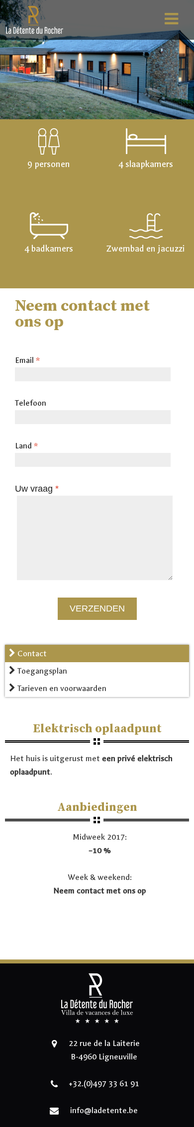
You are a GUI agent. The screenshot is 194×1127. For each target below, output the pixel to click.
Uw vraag (37, 489)
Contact (31, 653)
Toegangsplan (41, 671)
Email (27, 360)
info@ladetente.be (104, 1110)
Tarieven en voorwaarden (60, 688)
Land (26, 445)
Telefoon (30, 403)
